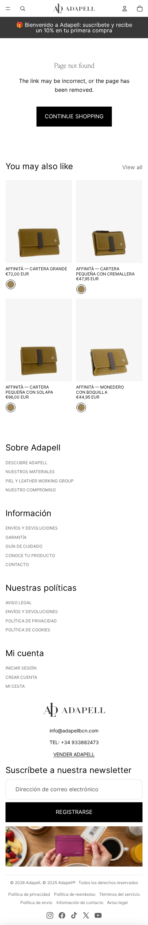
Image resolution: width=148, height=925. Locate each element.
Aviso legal (19, 602)
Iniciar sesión (21, 668)
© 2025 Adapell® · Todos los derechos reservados (90, 882)
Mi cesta (15, 686)
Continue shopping (74, 116)
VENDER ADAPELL (74, 754)
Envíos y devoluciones (32, 528)
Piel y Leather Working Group (40, 480)
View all (132, 167)
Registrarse (74, 811)
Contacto (17, 564)
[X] (86, 915)
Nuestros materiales (30, 471)
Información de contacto (79, 902)
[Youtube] (98, 915)
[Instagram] (50, 915)
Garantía (16, 537)
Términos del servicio (119, 894)
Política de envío (36, 902)
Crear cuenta (21, 677)
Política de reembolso (74, 894)
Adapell (33, 882)
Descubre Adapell (26, 462)
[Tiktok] (74, 915)
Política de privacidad (31, 620)
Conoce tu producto (30, 555)
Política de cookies (28, 629)
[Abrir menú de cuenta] (124, 8)
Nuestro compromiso (31, 489)
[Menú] (8, 9)
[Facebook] (62, 915)
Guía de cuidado (24, 546)
